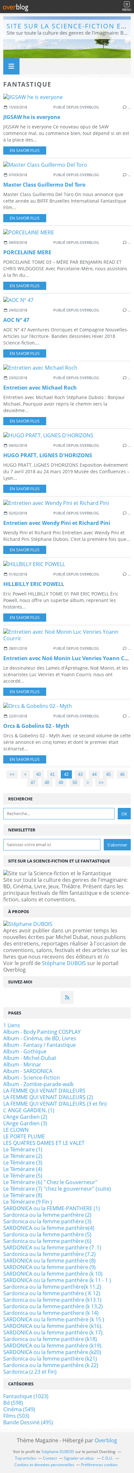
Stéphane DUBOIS (64, 963)
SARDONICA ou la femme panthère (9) (49, 1267)
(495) (28, 1422)
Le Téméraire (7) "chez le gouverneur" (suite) (57, 1188)
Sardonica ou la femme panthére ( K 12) (51, 1293)
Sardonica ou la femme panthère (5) (47, 1234)
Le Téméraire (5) (22, 1175)
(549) (19, 1409)
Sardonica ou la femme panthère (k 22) (50, 1365)
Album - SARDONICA (27, 1071)
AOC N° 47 (16, 320)
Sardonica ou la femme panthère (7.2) (49, 1254)
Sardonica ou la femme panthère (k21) (50, 1358)
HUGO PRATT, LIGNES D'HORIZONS (47, 455)
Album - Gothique (25, 1051)
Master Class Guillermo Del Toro (44, 184)
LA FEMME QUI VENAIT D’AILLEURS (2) (48, 1097)
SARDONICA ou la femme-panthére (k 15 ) (53, 1319)
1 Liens (11, 1025)
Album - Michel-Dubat (29, 1058)
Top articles (25, 1458)
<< (12, 774)
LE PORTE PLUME (24, 1136)
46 (122, 774)
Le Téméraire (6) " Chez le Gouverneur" (50, 1182)
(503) (16, 1415)
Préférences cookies (99, 1464)
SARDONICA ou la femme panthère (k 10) (52, 1273)
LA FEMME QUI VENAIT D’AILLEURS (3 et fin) (55, 1103)
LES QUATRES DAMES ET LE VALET (44, 1143)
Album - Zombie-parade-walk (38, 1084)
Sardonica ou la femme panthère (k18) (50, 1339)
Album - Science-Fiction (31, 1077)
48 (47, 782)
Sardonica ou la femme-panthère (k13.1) (52, 1299)
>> (101, 782)
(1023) (25, 1396)
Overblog (106, 1440)
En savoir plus (25, 150)
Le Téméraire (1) (22, 1149)
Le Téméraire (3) (22, 1162)
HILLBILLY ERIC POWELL (33, 584)
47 (33, 782)
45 (108, 774)
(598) (13, 1402)
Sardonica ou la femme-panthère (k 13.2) (53, 1306)
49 (61, 782)
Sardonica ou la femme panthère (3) (47, 1221)
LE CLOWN (16, 1129)
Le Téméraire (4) (22, 1169)
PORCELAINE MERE (27, 252)
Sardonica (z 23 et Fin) (30, 1371)
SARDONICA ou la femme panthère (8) (49, 1260)
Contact (50, 1458)
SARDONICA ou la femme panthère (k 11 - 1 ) (57, 1280)
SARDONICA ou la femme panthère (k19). (52, 1345)
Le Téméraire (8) (22, 1195)
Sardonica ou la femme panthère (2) (47, 1214)
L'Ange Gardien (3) (25, 1123)
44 (94, 774)
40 (38, 774)
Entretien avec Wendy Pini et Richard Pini (56, 523)
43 (80, 774)
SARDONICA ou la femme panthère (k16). (52, 1326)
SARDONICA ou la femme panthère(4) (48, 1227)
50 (75, 782)
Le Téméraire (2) (22, 1156)
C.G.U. (107, 1458)
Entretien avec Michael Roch (40, 387)
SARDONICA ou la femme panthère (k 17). (53, 1332)
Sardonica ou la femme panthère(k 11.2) (52, 1286)
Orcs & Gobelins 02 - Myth (36, 725)
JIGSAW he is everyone (31, 117)
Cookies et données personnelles (44, 1464)
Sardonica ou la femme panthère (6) (47, 1241)
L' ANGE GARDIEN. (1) (28, 1110)
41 (52, 774)
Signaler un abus (79, 1458)
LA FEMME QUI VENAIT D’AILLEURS (44, 1090)
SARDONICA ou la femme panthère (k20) (52, 1352)
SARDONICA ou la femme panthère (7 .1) (52, 1247)
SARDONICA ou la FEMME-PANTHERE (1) (51, 1208)
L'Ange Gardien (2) (25, 1116)
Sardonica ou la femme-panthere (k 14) (51, 1312)
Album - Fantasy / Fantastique (39, 1044)
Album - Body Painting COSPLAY (42, 1031)
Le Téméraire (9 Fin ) (27, 1201)
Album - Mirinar (22, 1064)
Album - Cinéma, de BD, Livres (39, 1038)
